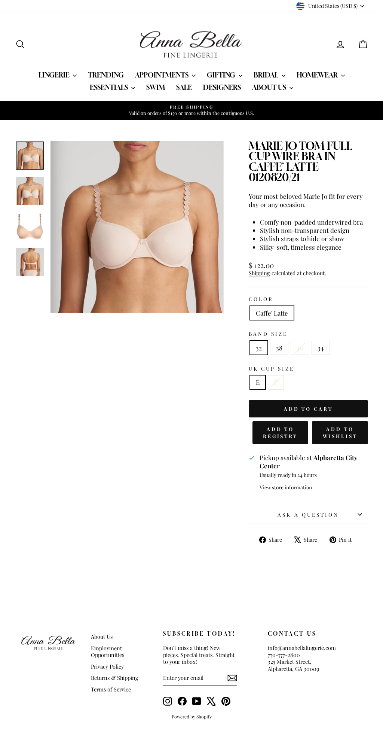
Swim (155, 87)
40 (300, 348)
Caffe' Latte (272, 313)
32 (259, 348)
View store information (286, 487)
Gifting (222, 75)
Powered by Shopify (192, 717)
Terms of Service (111, 689)
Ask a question (308, 514)
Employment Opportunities (107, 651)
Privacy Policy (107, 666)
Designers (222, 87)
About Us (270, 87)
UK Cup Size (272, 368)
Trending (106, 75)
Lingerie (55, 75)
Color (261, 299)
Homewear (318, 75)
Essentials (109, 87)
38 (279, 348)
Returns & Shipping (114, 677)
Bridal (267, 75)
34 (321, 348)
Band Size (268, 334)
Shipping (259, 273)
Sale (184, 87)
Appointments (162, 75)
